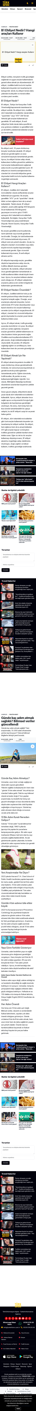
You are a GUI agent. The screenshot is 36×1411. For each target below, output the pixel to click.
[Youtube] (23, 1318)
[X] (9, 1318)
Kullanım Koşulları (26, 1393)
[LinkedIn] (16, 1318)
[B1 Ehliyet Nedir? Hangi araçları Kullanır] (18, 52)
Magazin (6, 1366)
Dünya (12, 9)
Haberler (4, 27)
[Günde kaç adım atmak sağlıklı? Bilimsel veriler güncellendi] (18, 753)
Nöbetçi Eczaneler (9, 1333)
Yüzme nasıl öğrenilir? (9, 520)
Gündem (4, 9)
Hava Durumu (25, 1333)
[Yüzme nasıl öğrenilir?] (9, 515)
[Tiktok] (26, 1318)
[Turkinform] (6, 3)
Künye (27, 1389)
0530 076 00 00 (29, 1327)
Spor (30, 1364)
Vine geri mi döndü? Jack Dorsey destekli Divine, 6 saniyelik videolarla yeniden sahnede (25, 539)
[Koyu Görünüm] (27, 3)
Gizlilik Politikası (14, 1389)
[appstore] (9, 1357)
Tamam (18, 1408)
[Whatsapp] (29, 1318)
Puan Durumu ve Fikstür (10, 1344)
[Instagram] (12, 1318)
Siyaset (20, 9)
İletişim (9, 1391)
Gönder (5, 570)
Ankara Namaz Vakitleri (6, 1338)
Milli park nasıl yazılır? (9, 503)
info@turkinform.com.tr (12, 1327)
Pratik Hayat (13, 27)
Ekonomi (28, 9)
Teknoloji (23, 1366)
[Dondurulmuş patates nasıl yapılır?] (27, 515)
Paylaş (5, 65)
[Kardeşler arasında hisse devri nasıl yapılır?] (9, 530)
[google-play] (26, 1357)
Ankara (18, 1369)
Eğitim (29, 1366)
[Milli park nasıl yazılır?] (9, 498)
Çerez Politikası (11, 1393)
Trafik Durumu (25, 1344)
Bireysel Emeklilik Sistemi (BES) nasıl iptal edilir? (26, 505)
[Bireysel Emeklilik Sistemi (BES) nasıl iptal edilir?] (27, 498)
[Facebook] (6, 1318)
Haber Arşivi (24, 1348)
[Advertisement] (18, 692)
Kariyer (23, 1337)
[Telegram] (19, 1318)
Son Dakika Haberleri (9, 1348)
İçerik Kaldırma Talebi (24, 1391)
